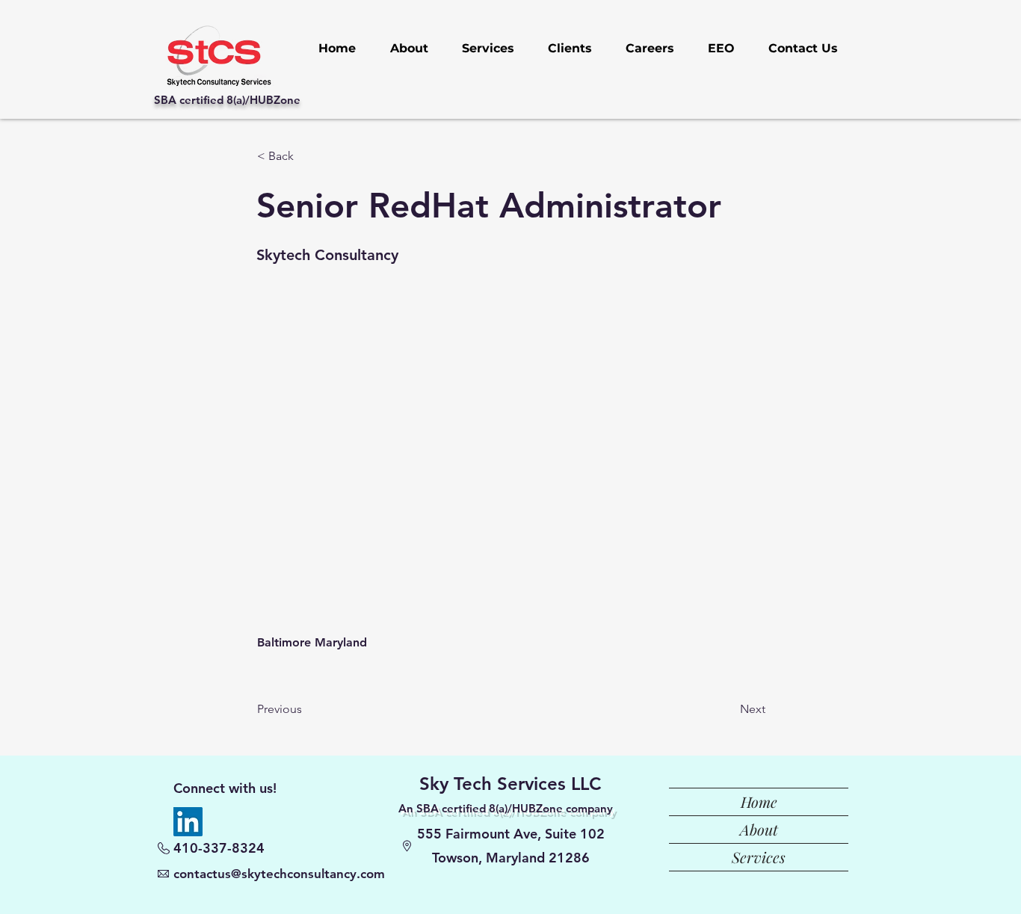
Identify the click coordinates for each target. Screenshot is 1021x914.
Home (759, 801)
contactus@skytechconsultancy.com (279, 873)
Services (759, 857)
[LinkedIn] (188, 821)
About (759, 829)
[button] (306, 156)
